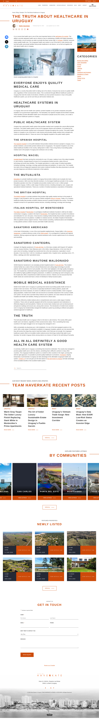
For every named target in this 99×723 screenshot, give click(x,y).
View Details (22, 550)
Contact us (22, 358)
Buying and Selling (82, 60)
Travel (79, 80)
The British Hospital (19, 196)
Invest (79, 66)
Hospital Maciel (18, 159)
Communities (52, 5)
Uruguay (60, 40)
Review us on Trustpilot (49, 665)
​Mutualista (17, 179)
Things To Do (81, 78)
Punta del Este (39, 247)
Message (23, 639)
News (79, 70)
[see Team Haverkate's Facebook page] (45, 688)
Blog (75, 5)
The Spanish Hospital (20, 144)
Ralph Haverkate (24, 26)
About (79, 5)
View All (47, 437)
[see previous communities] (96, 481)
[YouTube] (28, 29)
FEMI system (44, 233)
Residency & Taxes (82, 74)
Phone (52, 622)
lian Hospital (21, 212)
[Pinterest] (25, 29)
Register (89, 1)
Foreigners (63, 355)
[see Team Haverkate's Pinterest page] (53, 688)
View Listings (47, 497)
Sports (79, 76)
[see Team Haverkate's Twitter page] (48, 688)
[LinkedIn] (16, 29)
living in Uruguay (55, 198)
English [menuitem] (7, 1)
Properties (45, 5)
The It (15, 212)
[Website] (13, 29)
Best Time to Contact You (28, 630)
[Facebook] (22, 29)
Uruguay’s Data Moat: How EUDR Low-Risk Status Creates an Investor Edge (84, 417)
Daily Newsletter (82, 62)
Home (39, 5)
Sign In (94, 1)
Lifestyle (22, 12)
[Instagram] (19, 29)
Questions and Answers (84, 72)
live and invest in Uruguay (54, 358)
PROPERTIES (87, 50)
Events (79, 64)
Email (22, 622)
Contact (85, 5)
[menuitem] (11, 1)
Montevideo (30, 212)
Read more (7, 429)
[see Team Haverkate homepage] (13, 5)
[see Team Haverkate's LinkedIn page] (51, 688)
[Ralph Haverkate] (14, 26)
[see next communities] (2, 481)
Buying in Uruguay (61, 5)
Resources (70, 5)
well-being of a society (62, 36)
